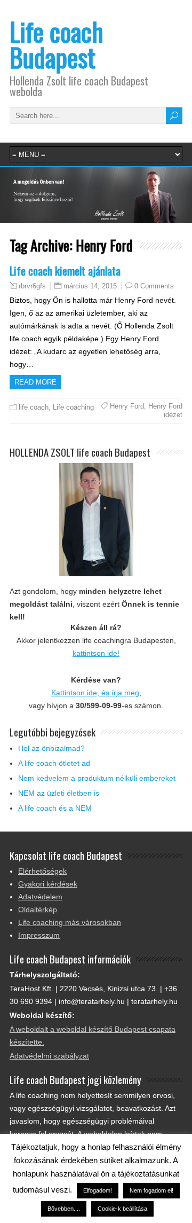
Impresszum (39, 935)
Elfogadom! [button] (97, 1190)
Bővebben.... (63, 1208)
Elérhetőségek (42, 871)
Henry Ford (127, 406)
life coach (34, 407)
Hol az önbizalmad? (51, 748)
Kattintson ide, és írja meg (95, 692)
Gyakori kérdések (47, 884)
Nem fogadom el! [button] (151, 1190)
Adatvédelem (40, 896)
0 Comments (154, 286)
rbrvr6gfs (32, 286)
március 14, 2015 (90, 286)
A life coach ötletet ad (54, 763)
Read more (35, 382)
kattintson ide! (96, 653)
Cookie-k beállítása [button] (122, 1208)
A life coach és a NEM (55, 808)
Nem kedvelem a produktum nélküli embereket (96, 778)
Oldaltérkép (37, 909)
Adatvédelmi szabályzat (49, 1056)
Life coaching (73, 407)
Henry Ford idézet (165, 410)
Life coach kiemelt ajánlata (65, 270)
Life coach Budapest (56, 44)
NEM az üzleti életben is (58, 793)
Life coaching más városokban (69, 922)
